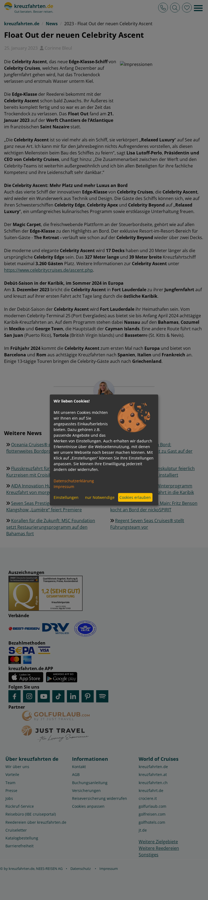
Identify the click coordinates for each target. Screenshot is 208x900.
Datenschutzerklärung (74, 480)
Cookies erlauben (135, 497)
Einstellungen (66, 497)
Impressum (64, 486)
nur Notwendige (100, 497)
